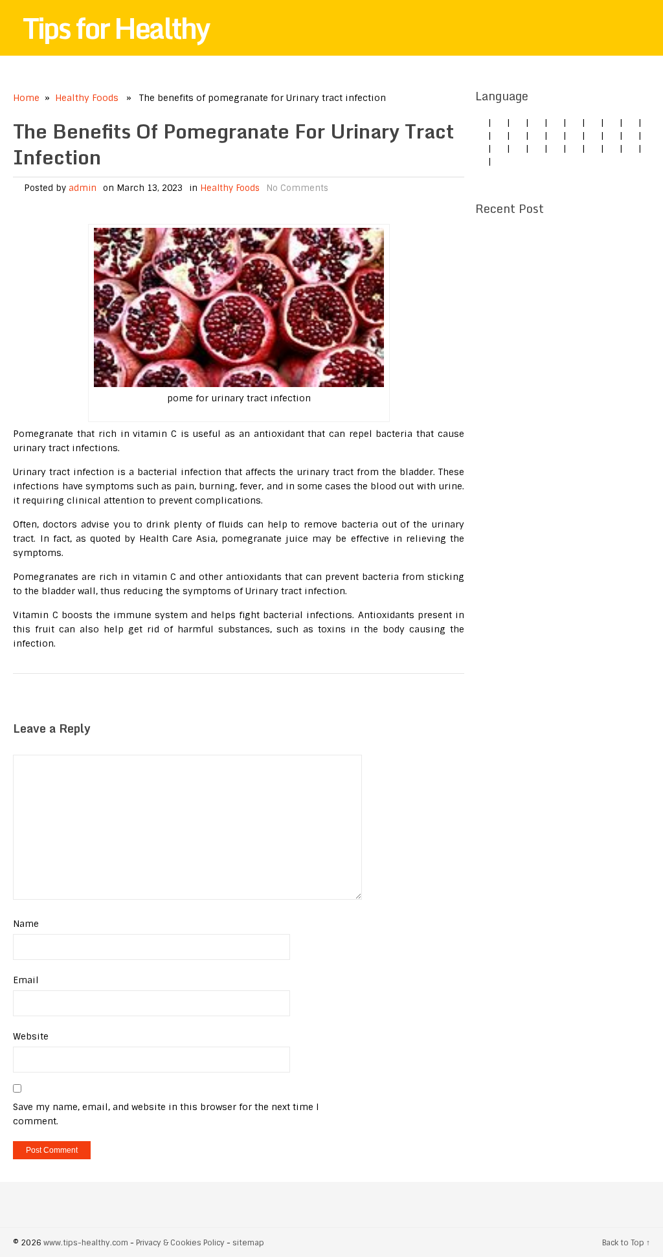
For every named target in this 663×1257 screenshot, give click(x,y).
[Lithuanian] (574, 122)
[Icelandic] (499, 161)
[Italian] (555, 122)
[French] (612, 135)
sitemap (248, 1243)
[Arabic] (630, 148)
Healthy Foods (86, 98)
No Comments (297, 188)
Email (26, 980)
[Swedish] (574, 148)
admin (82, 188)
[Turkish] (518, 135)
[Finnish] (499, 135)
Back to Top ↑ (626, 1243)
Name (26, 923)
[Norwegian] (499, 148)
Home (26, 98)
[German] (499, 122)
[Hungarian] (480, 148)
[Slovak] (480, 135)
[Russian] (537, 148)
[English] (480, 122)
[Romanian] (630, 122)
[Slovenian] (555, 148)
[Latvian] (630, 135)
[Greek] (593, 148)
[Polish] (612, 122)
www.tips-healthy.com (85, 1243)
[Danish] (574, 135)
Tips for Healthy (116, 28)
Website (31, 1036)
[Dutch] (593, 122)
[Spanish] (537, 122)
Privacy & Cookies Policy (180, 1243)
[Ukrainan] (612, 148)
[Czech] (518, 122)
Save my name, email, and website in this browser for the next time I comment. (166, 1114)
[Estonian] (593, 135)
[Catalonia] (480, 161)
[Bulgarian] (555, 135)
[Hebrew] (537, 135)
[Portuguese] (518, 148)
